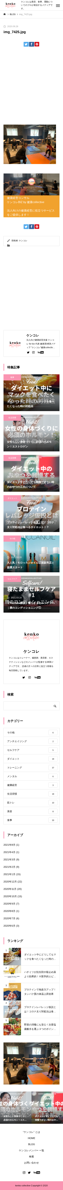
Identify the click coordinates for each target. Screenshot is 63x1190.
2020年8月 (9, 911)
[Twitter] (28, 352)
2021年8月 (9, 844)
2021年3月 (9, 859)
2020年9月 (9, 903)
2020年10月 (10, 896)
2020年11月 (10, 889)
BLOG (31, 1144)
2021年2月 (9, 866)
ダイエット (12, 498)
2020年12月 (10, 881)
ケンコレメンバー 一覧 (31, 1150)
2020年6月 (9, 925)
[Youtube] (40, 352)
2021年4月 (9, 852)
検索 (31, 1156)
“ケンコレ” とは (31, 1132)
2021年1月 (9, 874)
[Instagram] (33, 352)
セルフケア (12, 579)
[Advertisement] (31, 86)
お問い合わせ (31, 1162)
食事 (12, 377)
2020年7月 (9, 918)
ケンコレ (23, 240)
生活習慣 (12, 418)
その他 (12, 538)
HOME (31, 1138)
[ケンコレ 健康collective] (11, 5)
